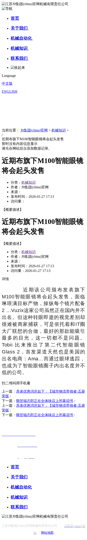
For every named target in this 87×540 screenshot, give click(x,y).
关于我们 (20, 28)
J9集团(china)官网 (34, 130)
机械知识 (20, 48)
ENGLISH (9, 91)
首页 (15, 18)
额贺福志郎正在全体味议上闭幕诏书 (44, 401)
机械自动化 (22, 38)
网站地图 (47, 532)
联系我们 (20, 58)
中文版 (7, 83)
